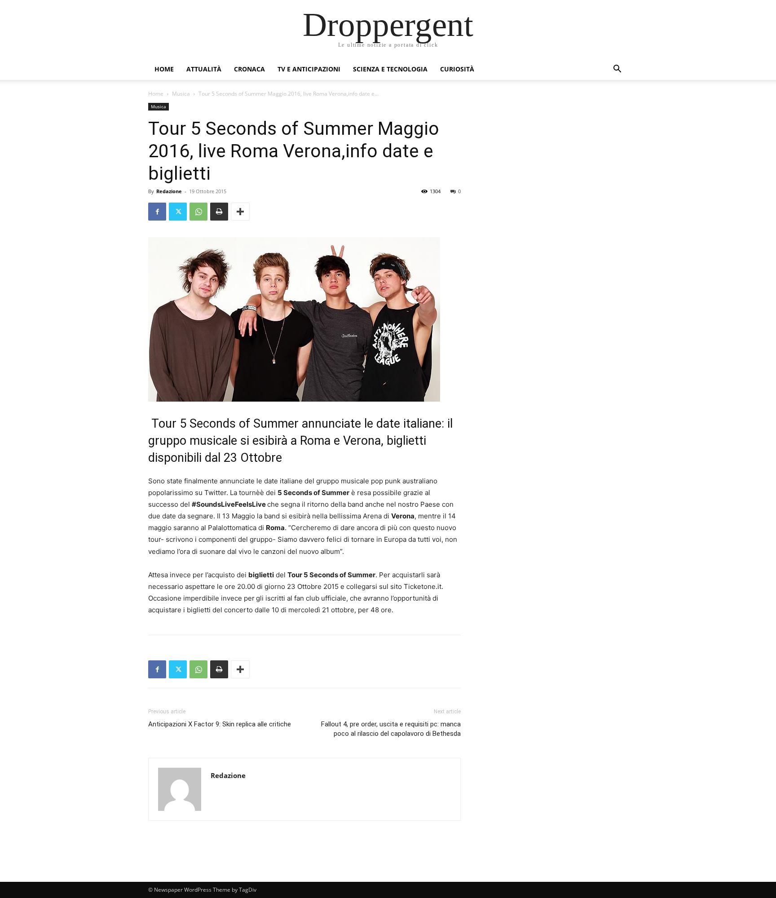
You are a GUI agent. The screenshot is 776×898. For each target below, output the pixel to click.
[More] (240, 212)
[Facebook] (157, 212)
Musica (181, 93)
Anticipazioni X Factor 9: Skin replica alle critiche (219, 724)
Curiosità (457, 69)
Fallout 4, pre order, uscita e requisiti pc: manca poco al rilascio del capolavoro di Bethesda (391, 729)
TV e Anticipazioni (309, 69)
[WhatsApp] (198, 212)
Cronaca (249, 69)
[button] (617, 70)
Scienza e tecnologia (390, 69)
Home (164, 69)
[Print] (219, 212)
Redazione (169, 191)
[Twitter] (178, 212)
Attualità (203, 69)
